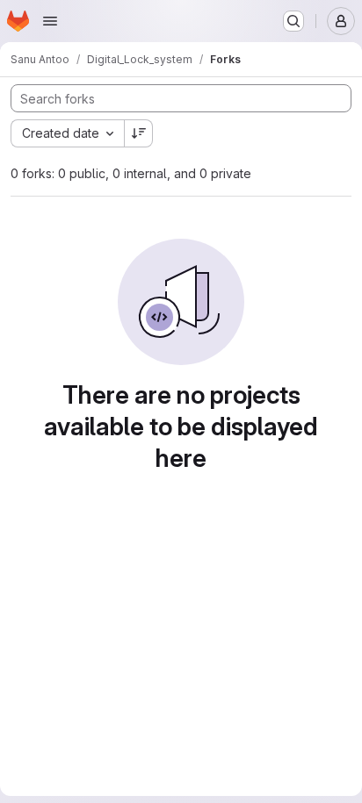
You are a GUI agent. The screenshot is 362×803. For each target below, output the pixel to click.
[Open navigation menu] (50, 21)
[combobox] (67, 133)
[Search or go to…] (293, 21)
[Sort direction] (139, 133)
